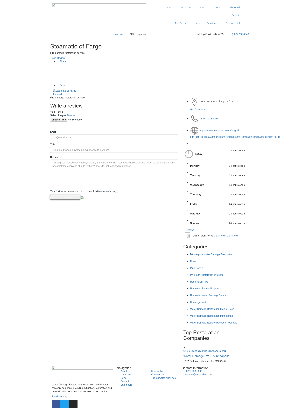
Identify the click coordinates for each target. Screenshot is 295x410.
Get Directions (198, 109)
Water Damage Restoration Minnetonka (211, 315)
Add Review (58, 58)
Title (53, 144)
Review (54, 157)
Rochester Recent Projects (204, 288)
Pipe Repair (196, 268)
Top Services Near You (187, 23)
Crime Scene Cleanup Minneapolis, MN (204, 351)
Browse (71, 115)
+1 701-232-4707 (208, 118)
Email (53, 131)
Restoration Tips (199, 281)
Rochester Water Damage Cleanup (209, 295)
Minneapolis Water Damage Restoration (211, 254)
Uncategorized (198, 302)
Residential (213, 23)
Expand (189, 230)
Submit (236, 15)
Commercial (233, 23)
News (201, 7)
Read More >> (59, 396)
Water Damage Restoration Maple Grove (212, 309)
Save (62, 85)
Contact (215, 7)
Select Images (58, 115)
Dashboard (233, 7)
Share (62, 61)
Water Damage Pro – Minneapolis (206, 356)
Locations (185, 7)
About (169, 7)
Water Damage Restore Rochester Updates (213, 322)
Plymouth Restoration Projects (206, 274)
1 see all (57, 94)
